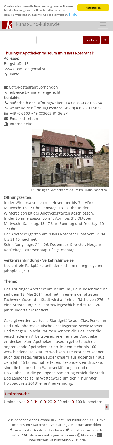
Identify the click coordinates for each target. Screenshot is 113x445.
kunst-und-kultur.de (38, 24)
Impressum (21, 424)
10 (40, 401)
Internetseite (21, 123)
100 (79, 401)
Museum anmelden (85, 424)
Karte (14, 74)
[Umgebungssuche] (105, 40)
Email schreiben (24, 118)
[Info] (74, 14)
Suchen (91, 40)
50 (60, 401)
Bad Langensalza (30, 68)
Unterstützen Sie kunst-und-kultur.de (56, 440)
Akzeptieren (93, 7)
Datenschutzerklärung (50, 424)
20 (50, 401)
